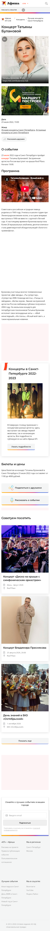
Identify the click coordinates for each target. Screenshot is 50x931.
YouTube (29, 890)
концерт (5, 158)
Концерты (20, 20)
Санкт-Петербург (33, 847)
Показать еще (25, 741)
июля (6, 155)
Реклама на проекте (9, 847)
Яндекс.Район (32, 894)
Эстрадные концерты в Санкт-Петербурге (23, 131)
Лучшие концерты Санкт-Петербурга (35, 19)
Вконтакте (30, 886)
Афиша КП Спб (8, 19)
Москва (29, 851)
